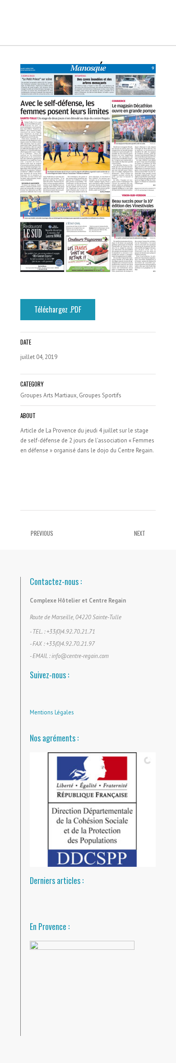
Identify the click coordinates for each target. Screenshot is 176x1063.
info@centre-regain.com (80, 656)
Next (139, 533)
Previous (42, 533)
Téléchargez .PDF (57, 309)
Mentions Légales (52, 712)
